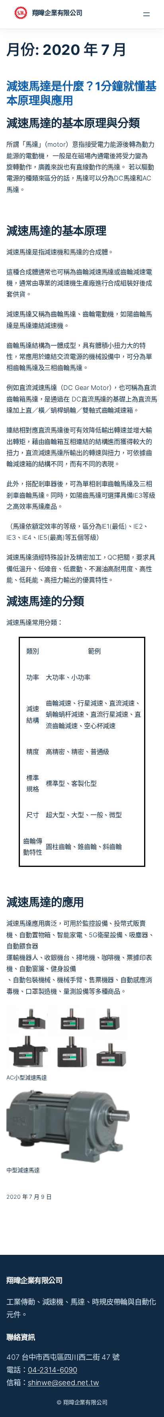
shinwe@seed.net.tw (63, 1382)
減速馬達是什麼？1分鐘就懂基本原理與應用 (81, 93)
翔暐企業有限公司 (57, 13)
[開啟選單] (146, 14)
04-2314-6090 (52, 1369)
